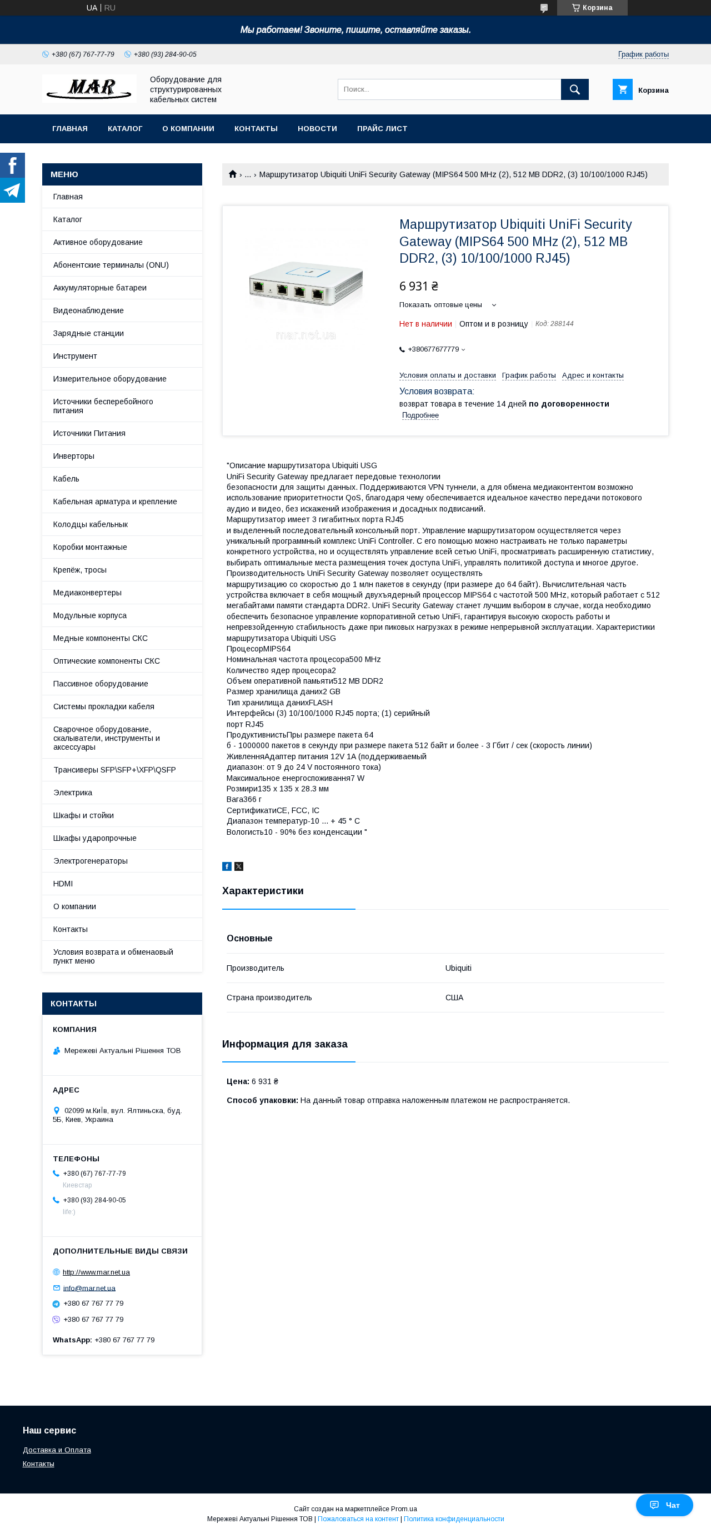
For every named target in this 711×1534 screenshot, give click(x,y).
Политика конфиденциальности (454, 1519)
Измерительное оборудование (110, 378)
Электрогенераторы (90, 860)
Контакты (256, 128)
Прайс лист (382, 128)
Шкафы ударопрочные (95, 838)
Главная (70, 128)
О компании (188, 128)
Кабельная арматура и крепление (115, 501)
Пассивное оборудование (100, 683)
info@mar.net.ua (89, 1288)
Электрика (72, 792)
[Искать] (575, 89)
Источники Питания (89, 433)
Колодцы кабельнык (90, 524)
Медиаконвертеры (87, 592)
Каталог (125, 128)
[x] (238, 868)
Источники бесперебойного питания (103, 406)
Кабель (66, 478)
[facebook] (227, 868)
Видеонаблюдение (88, 310)
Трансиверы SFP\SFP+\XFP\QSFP (114, 769)
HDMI (63, 883)
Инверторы (73, 456)
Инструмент (75, 356)
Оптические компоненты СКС (106, 660)
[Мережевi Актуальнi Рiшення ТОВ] (89, 100)
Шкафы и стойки (83, 815)
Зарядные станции (88, 333)
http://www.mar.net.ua (96, 1272)
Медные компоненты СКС (100, 638)
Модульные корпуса (90, 615)
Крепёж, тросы (80, 569)
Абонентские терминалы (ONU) (111, 264)
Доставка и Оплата (57, 1450)
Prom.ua (404, 1509)
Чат (673, 1505)
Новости (317, 128)
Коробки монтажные (90, 547)
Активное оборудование (98, 242)
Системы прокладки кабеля (103, 706)
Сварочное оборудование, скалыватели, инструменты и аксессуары (106, 738)
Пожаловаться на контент (358, 1519)
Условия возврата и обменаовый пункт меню (113, 956)
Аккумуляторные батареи (100, 287)
